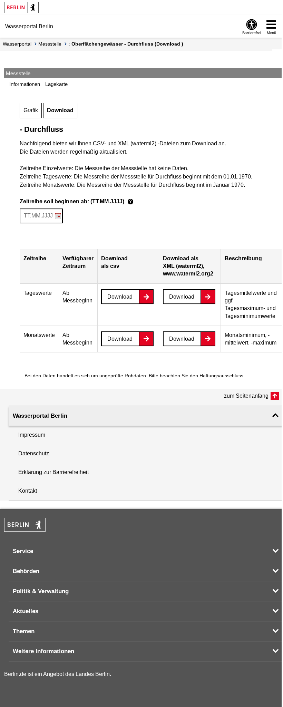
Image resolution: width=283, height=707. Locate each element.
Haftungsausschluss (221, 375)
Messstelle (49, 44)
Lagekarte (56, 84)
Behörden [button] (26, 571)
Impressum (31, 435)
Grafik (30, 110)
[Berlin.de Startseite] (21, 7)
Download (60, 110)
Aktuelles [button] (25, 611)
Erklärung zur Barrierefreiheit (53, 472)
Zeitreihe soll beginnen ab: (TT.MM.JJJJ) (76, 201)
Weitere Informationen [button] (43, 651)
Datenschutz (33, 453)
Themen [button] (24, 631)
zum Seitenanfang (246, 396)
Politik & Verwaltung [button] (41, 591)
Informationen (24, 84)
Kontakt (27, 491)
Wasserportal (17, 44)
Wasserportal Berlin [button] (40, 416)
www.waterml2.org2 (188, 274)
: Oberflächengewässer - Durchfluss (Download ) (125, 44)
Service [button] (23, 551)
